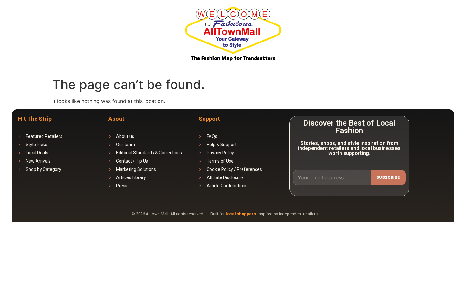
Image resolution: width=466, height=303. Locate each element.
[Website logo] (233, 31)
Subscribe (388, 177)
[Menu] (452, 18)
